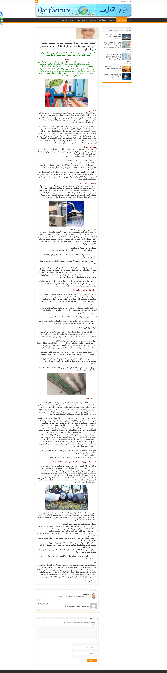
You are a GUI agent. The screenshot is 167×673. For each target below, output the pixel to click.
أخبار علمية (112, 20)
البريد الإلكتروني (92, 647)
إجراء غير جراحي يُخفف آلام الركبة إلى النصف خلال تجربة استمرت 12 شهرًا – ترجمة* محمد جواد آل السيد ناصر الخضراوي (118, 58)
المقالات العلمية (122, 20)
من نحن (97, 1)
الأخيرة (129, 30)
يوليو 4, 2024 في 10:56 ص (43, 604)
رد (38, 599)
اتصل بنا (116, 1)
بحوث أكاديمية (102, 20)
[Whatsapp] (1, 18)
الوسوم (110, 30)
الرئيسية (110, 1)
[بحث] (36, 1)
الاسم (95, 641)
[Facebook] (1, 12)
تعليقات (116, 30)
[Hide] (1, 27)
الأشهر (122, 30)
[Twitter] (1, 15)
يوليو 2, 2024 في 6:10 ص (42, 594)
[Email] (1, 20)
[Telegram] (1, 23)
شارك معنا (103, 1)
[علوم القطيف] (83, 10)
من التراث (84, 20)
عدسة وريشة (93, 20)
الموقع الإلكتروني (92, 653)
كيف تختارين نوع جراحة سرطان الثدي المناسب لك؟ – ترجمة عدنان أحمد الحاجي (112, 76)
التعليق (94, 624)
